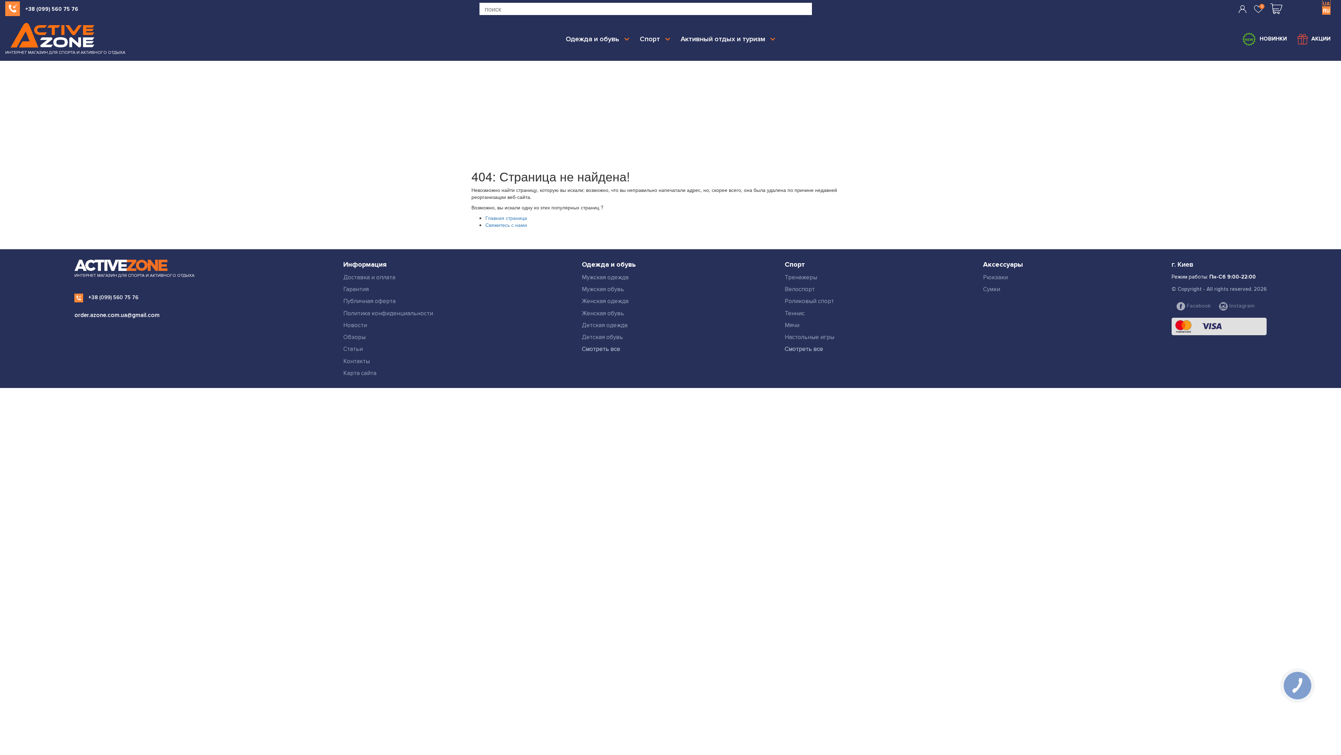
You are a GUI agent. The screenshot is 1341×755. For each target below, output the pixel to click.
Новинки (1273, 38)
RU (1326, 10)
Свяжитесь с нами (506, 224)
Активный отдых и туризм (723, 39)
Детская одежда (605, 325)
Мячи (792, 325)
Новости (355, 325)
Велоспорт (800, 289)
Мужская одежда (605, 277)
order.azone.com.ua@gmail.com (117, 315)
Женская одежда (605, 301)
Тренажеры (801, 277)
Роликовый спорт (809, 301)
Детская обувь (602, 337)
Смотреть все (601, 349)
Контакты (356, 361)
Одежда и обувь (592, 39)
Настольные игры (809, 337)
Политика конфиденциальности (388, 313)
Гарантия (356, 289)
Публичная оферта (369, 301)
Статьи (353, 349)
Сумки (991, 289)
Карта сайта (359, 373)
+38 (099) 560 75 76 (51, 9)
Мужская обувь (603, 289)
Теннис (795, 313)
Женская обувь (603, 313)
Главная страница (506, 217)
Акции (1321, 38)
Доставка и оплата (369, 277)
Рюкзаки (995, 277)
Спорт (650, 39)
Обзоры (354, 337)
